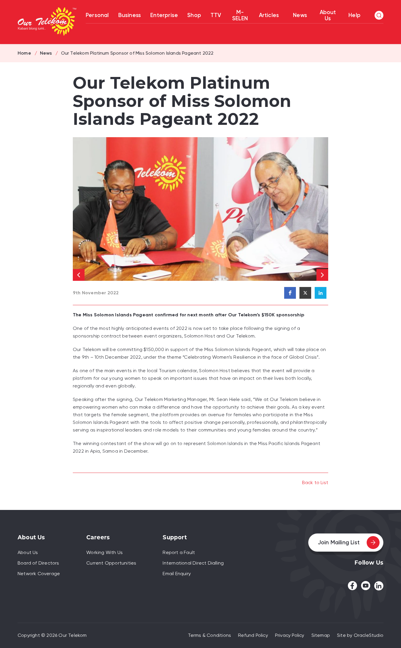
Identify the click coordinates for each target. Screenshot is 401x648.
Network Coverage (39, 573)
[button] (379, 15)
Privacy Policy (289, 635)
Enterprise (164, 15)
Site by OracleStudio (360, 635)
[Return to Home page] (47, 22)
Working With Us (104, 552)
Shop (194, 15)
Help (354, 15)
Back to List (315, 482)
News (300, 15)
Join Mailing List (339, 542)
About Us (328, 15)
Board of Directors (38, 563)
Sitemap (320, 635)
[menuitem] (300, 15)
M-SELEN (240, 15)
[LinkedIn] (378, 585)
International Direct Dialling (193, 563)
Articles (269, 15)
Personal (97, 15)
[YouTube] (365, 585)
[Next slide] (322, 275)
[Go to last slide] (79, 275)
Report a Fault (179, 552)
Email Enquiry (177, 573)
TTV (215, 15)
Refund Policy (253, 635)
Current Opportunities (111, 563)
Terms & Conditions (209, 635)
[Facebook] (352, 585)
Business (129, 15)
